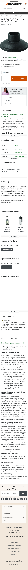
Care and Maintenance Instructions (13, 169)
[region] (14, 42)
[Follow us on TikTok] (21, 499)
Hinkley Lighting (6, 24)
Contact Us (14, 554)
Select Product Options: (7, 70)
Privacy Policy (14, 542)
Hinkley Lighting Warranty (11, 172)
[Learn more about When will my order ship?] (13, 66)
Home (2, 16)
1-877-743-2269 (14, 1)
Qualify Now (22, 60)
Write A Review (7, 249)
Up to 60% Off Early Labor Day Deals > (14, 13)
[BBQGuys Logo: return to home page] (13, 4)
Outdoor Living (9, 16)
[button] (14, 506)
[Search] (24, 9)
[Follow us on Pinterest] (18, 499)
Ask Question (7, 267)
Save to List (6, 84)
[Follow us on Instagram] (14, 499)
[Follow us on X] (6, 499)
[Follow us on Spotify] (25, 499)
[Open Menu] (2, 4)
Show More (14, 135)
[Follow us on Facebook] (2, 499)
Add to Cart (18, 78)
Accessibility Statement (14, 545)
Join (23, 493)
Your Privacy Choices (13, 548)
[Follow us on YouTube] (10, 499)
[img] (14, 42)
